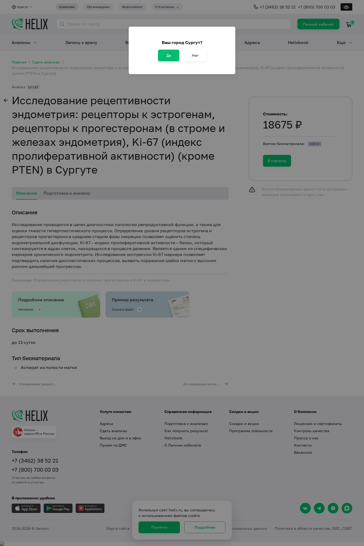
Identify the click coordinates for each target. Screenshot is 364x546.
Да (168, 55)
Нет (195, 55)
